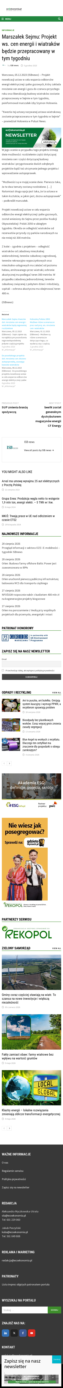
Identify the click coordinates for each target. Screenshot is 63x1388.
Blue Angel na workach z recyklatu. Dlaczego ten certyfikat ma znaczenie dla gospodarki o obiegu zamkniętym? (41, 745)
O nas (5, 1162)
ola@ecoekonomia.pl (14, 1215)
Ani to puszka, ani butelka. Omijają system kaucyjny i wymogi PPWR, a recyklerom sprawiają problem (41, 704)
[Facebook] (23, 1333)
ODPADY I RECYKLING (16, 692)
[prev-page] (4, 763)
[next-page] (9, 763)
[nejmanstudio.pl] (31, 9)
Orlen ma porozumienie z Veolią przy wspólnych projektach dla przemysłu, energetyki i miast (29, 612)
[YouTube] (31, 1333)
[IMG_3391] (25, 863)
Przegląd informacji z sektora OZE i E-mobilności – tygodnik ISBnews (31, 550)
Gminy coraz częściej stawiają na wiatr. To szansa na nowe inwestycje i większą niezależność (29, 998)
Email (4, 659)
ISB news (14, 65)
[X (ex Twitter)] (14, 1333)
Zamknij (56, 1359)
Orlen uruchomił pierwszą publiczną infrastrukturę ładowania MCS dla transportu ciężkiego (30, 581)
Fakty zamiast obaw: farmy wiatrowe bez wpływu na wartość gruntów (28, 1056)
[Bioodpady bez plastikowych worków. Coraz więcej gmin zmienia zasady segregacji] (11, 720)
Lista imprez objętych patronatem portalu (26, 1284)
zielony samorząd (16, 948)
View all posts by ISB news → (39, 450)
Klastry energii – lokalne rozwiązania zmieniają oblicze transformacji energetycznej (31, 1112)
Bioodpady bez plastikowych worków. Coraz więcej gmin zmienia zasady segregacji (41, 723)
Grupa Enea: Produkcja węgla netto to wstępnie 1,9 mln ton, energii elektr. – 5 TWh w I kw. (30, 500)
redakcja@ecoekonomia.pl (17, 1260)
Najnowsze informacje (20, 534)
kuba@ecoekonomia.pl (15, 1232)
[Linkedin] (5, 1333)
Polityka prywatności (14, 1179)
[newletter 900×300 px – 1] (31, 137)
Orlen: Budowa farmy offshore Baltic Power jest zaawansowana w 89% (29, 565)
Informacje (8, 30)
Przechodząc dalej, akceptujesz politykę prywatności (29, 670)
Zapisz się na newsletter (15, 1187)
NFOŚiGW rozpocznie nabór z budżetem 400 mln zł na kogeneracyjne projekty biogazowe (30, 597)
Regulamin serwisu (12, 1171)
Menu (8, 18)
